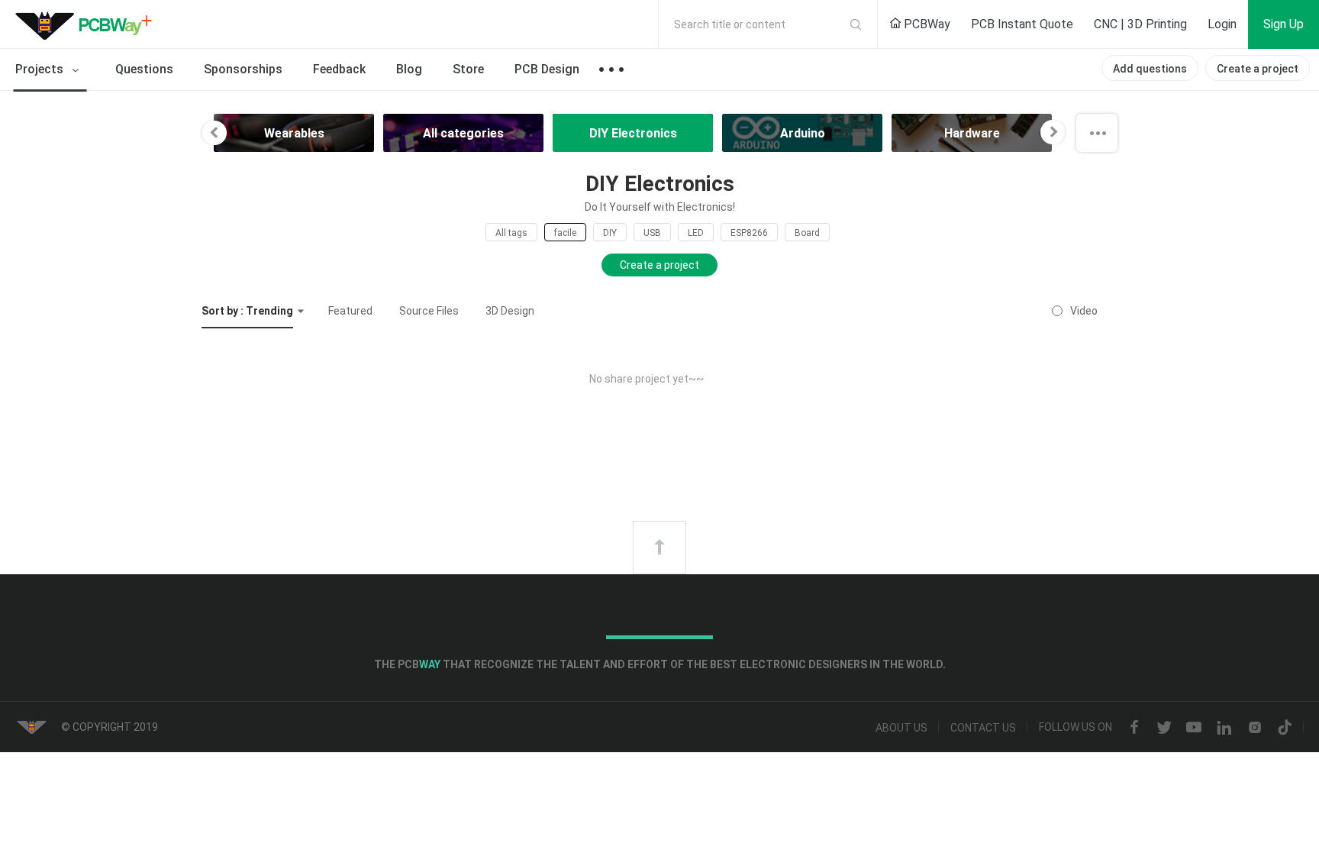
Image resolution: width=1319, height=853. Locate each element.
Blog (409, 69)
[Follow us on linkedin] (1224, 728)
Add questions (1150, 69)
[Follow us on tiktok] (1284, 728)
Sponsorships (243, 69)
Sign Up (1283, 24)
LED (696, 233)
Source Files (429, 311)
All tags (511, 233)
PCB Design (546, 69)
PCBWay (925, 24)
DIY (610, 233)
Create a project (1257, 69)
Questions (144, 69)
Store (468, 69)
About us (901, 728)
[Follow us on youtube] (1193, 728)
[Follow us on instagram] (1255, 728)
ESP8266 (749, 233)
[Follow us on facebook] (1134, 728)
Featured (350, 311)
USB (652, 233)
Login (1222, 24)
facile (565, 233)
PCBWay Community (87, 24)
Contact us (983, 728)
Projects (40, 69)
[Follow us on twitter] (1164, 728)
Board (807, 233)
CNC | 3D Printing (1140, 24)
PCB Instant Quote (1022, 24)
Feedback (339, 69)
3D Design (509, 311)
